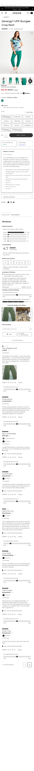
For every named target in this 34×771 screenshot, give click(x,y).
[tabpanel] (17, 442)
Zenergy (6, 17)
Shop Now (15, 9)
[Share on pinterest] (13, 202)
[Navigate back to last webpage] (2, 17)
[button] (32, 13)
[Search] (28, 13)
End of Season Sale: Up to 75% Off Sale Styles (17, 7)
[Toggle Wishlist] (31, 33)
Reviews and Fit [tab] (6, 214)
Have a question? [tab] (15, 214)
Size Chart (30, 112)
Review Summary (18, 28)
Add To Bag (21, 135)
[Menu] (2, 13)
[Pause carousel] (33, 9)
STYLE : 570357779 (7, 154)
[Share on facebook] (8, 202)
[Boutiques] (6, 13)
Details (16, 90)
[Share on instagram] (11, 202)
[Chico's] (17, 13)
